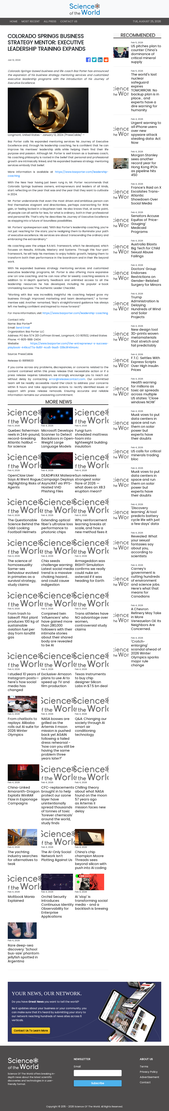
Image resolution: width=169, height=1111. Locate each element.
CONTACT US (68, 21)
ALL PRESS (50, 21)
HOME (13, 21)
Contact (145, 1082)
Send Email (23, 328)
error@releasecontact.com (67, 379)
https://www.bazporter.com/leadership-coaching (75, 313)
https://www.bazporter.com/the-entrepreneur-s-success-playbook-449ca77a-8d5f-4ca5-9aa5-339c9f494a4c (58, 345)
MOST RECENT (30, 21)
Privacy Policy (149, 1072)
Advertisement (149, 1077)
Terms (144, 1066)
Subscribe (97, 1083)
